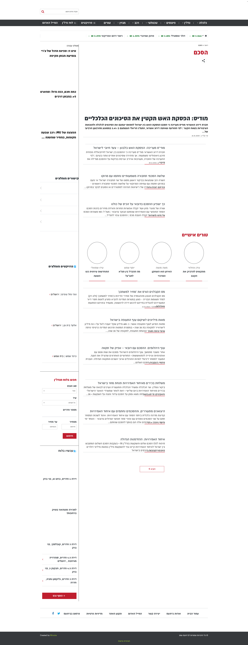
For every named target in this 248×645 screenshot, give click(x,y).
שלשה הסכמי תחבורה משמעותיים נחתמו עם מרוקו (133, 176)
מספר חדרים (69, 409)
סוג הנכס (71, 386)
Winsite (53, 635)
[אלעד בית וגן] (51, 325)
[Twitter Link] (58, 613)
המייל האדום (50, 23)
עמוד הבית (193, 613)
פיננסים (171, 23)
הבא (152, 469)
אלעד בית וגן (69, 325)
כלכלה (203, 23)
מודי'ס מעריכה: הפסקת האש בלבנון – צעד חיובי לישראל (129, 148)
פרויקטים (86, 23)
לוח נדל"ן (67, 23)
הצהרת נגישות (124, 641)
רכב (136, 23)
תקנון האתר (115, 613)
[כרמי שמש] (52, 356)
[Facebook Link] (53, 613)
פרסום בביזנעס (72, 613)
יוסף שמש (129, 267)
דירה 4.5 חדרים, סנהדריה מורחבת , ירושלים (63, 559)
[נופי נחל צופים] (49, 294)
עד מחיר (52, 422)
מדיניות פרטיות (94, 613)
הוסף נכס (58, 595)
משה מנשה (161, 267)
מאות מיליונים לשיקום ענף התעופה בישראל (137, 320)
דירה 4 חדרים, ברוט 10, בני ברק (59, 479)
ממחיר (73, 422)
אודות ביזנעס (173, 613)
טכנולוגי (152, 23)
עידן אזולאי (194, 267)
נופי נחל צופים (68, 294)
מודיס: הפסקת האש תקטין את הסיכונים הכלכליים (146, 118)
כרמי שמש (71, 356)
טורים (107, 23)
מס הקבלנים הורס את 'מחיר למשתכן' (141, 292)
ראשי (206, 45)
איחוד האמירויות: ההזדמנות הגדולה (142, 439)
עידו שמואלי (97, 267)
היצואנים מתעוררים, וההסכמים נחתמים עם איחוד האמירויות (127, 411)
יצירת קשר (154, 613)
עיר (74, 398)
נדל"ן (187, 23)
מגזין (123, 23)
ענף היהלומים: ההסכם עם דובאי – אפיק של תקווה (133, 348)
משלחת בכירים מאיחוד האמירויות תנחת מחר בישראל (131, 383)
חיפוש (69, 436)
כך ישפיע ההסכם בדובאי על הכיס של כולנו (138, 204)
